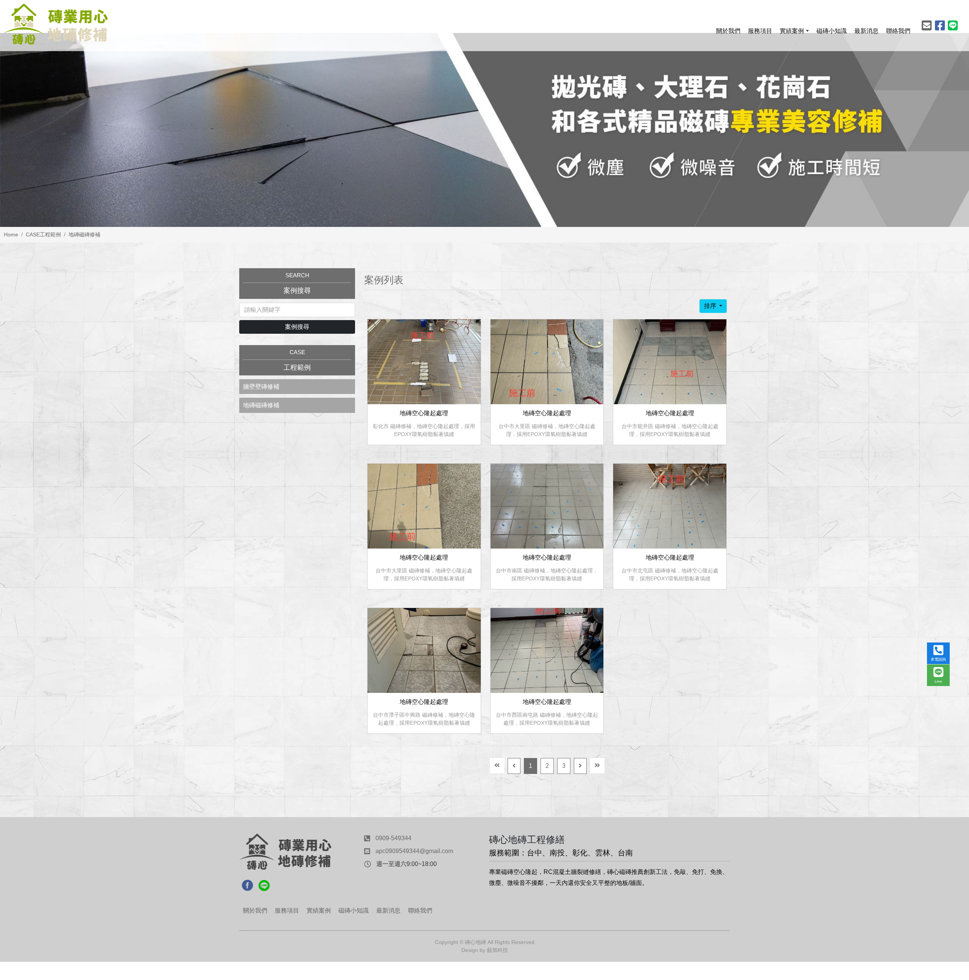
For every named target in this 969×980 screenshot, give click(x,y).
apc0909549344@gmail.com (414, 851)
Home (11, 234)
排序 (711, 306)
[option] (484, 130)
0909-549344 (393, 838)
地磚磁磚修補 (84, 234)
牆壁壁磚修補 (261, 386)
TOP (940, 843)
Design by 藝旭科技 (484, 950)
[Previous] (514, 766)
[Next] (580, 766)
